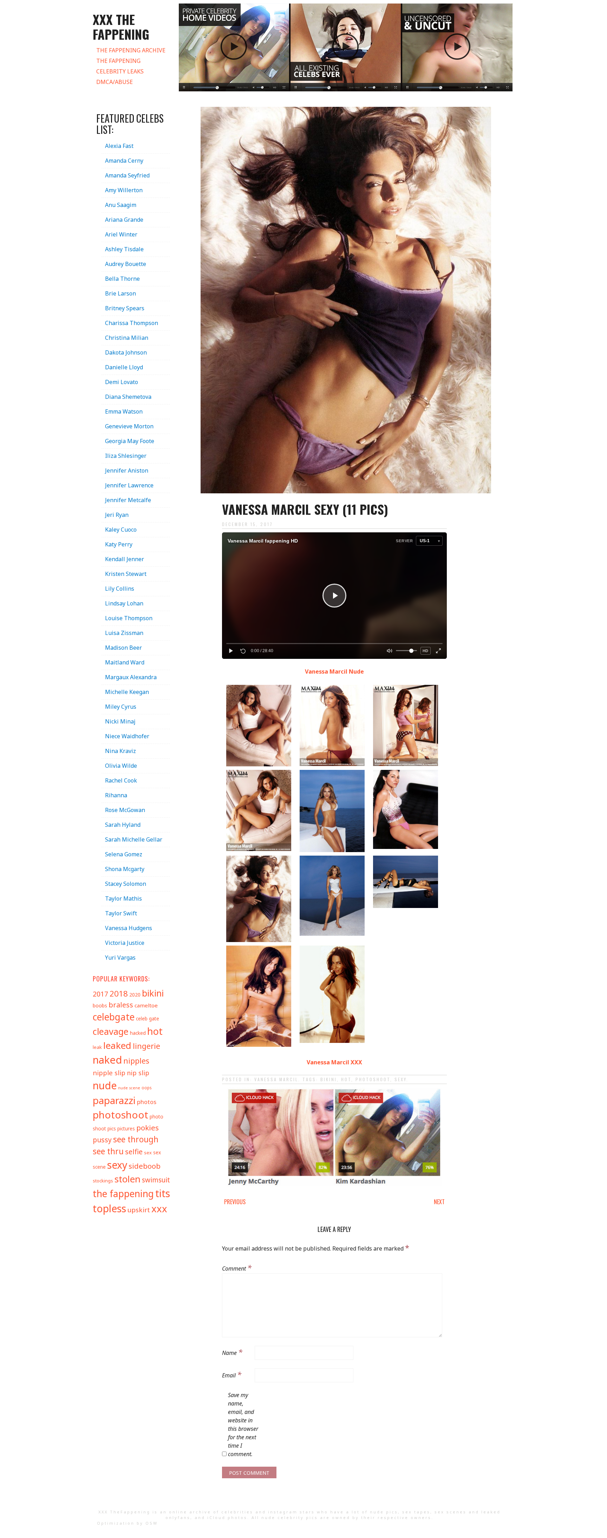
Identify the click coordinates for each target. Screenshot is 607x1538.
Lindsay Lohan (124, 603)
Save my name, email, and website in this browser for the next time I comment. (243, 1424)
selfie (134, 1151)
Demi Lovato (121, 382)
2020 (135, 994)
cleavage (111, 1031)
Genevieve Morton (129, 426)
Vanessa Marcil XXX (334, 1062)
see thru (108, 1151)
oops (146, 1087)
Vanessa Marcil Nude (334, 671)
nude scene (129, 1087)
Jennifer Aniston (126, 470)
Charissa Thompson (131, 323)
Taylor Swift (121, 913)
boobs (100, 1005)
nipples (136, 1061)
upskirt (139, 1209)
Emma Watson (124, 411)
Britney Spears (124, 308)
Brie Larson (120, 293)
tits (162, 1193)
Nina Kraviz (120, 751)
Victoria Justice (124, 943)
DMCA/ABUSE (114, 82)
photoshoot (372, 1079)
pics (111, 1128)
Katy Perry (118, 544)
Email (231, 1374)
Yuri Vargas (120, 957)
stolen (128, 1179)
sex (148, 1152)
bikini (328, 1079)
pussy (102, 1139)
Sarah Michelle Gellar (133, 839)
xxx (159, 1208)
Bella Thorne (122, 279)
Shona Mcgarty (124, 869)
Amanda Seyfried (127, 175)
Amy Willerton (124, 190)
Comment (237, 1267)
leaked (117, 1045)
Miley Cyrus (120, 706)
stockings (103, 1180)
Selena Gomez (123, 854)
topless (109, 1208)
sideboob (145, 1166)
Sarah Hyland (123, 825)
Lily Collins (119, 588)
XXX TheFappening (124, 1511)
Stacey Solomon (125, 884)
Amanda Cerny (124, 160)
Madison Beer (123, 647)
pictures (126, 1128)
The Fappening (118, 61)
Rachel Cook (121, 780)
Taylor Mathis (123, 898)
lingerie (146, 1046)
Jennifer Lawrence (129, 485)
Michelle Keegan (127, 692)
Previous (235, 1202)
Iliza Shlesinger (125, 456)
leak (97, 1047)
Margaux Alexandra (131, 677)
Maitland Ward (124, 662)
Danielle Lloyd (124, 367)
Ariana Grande (124, 219)
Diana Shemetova (128, 397)
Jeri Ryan (117, 515)
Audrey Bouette (125, 264)
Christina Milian (126, 338)
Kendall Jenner (124, 559)
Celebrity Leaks (120, 71)
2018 (119, 993)
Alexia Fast (119, 146)
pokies (147, 1128)
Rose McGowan (125, 810)
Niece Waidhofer (127, 736)
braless (121, 1005)
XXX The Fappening (121, 26)
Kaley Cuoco (121, 529)
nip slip (138, 1073)
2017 (100, 994)
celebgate (114, 1017)
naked (107, 1060)
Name (232, 1351)
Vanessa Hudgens (128, 928)
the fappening (123, 1193)
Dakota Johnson (126, 352)
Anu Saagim (120, 205)
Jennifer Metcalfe (128, 500)
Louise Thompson (128, 618)
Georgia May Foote (129, 441)
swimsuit (156, 1180)
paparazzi (114, 1100)
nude (105, 1085)
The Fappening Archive (130, 50)
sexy (400, 1079)
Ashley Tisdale (124, 249)
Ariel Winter (121, 234)
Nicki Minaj (120, 721)
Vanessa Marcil (276, 1079)
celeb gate (147, 1018)
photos (146, 1102)
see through (135, 1139)
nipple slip (109, 1072)
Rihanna (116, 795)
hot (346, 1079)
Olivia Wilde (121, 766)
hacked (138, 1033)
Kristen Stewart (125, 574)
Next (439, 1202)
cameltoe (146, 1005)
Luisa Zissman (124, 633)
